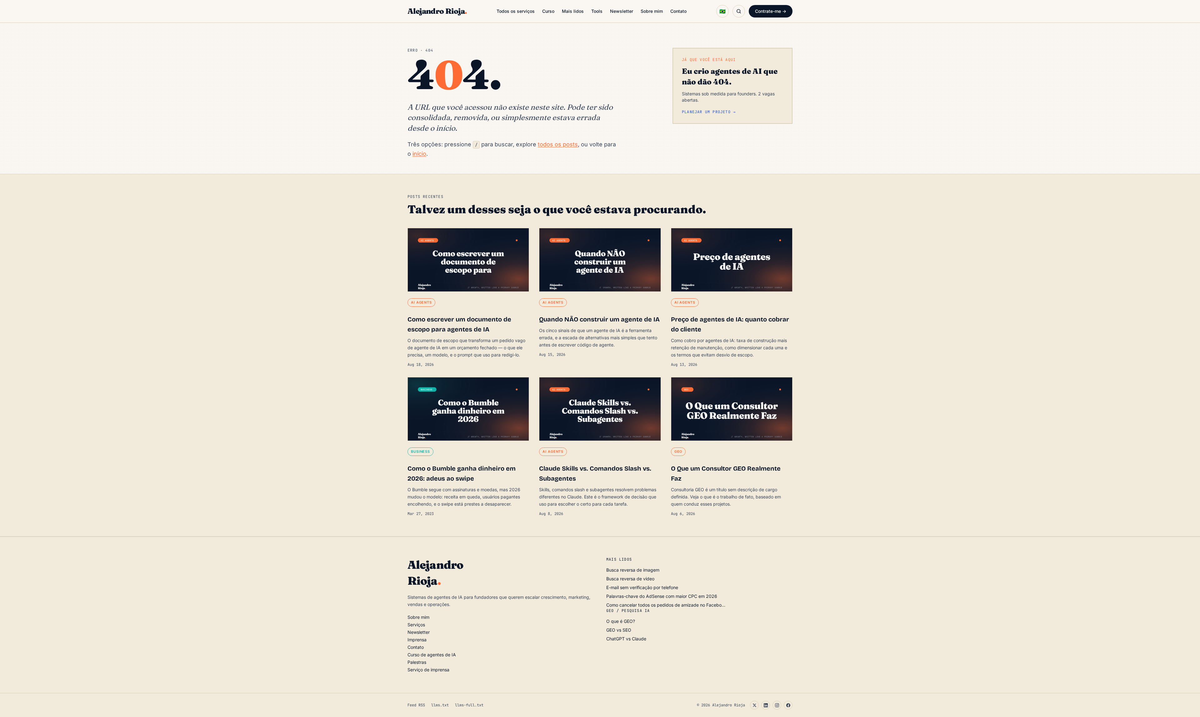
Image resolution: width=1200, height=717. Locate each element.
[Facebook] (788, 705)
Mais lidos (573, 11)
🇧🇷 (722, 11)
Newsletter (621, 11)
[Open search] (738, 11)
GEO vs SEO (618, 630)
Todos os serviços (516, 11)
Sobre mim (652, 11)
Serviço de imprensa (428, 669)
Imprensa (417, 639)
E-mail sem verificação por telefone (642, 587)
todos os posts (558, 144)
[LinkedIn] (765, 705)
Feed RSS (416, 705)
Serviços (416, 624)
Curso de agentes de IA (432, 654)
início (419, 153)
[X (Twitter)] (754, 705)
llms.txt (440, 705)
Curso (548, 11)
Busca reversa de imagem (632, 570)
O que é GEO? (620, 621)
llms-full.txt (469, 705)
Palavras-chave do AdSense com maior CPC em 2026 (661, 596)
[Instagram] (776, 705)
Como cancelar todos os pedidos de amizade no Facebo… (665, 605)
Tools (596, 11)
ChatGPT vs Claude (626, 638)
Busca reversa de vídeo (630, 578)
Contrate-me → (770, 11)
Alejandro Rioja (437, 11)
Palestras (417, 662)
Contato (678, 11)
